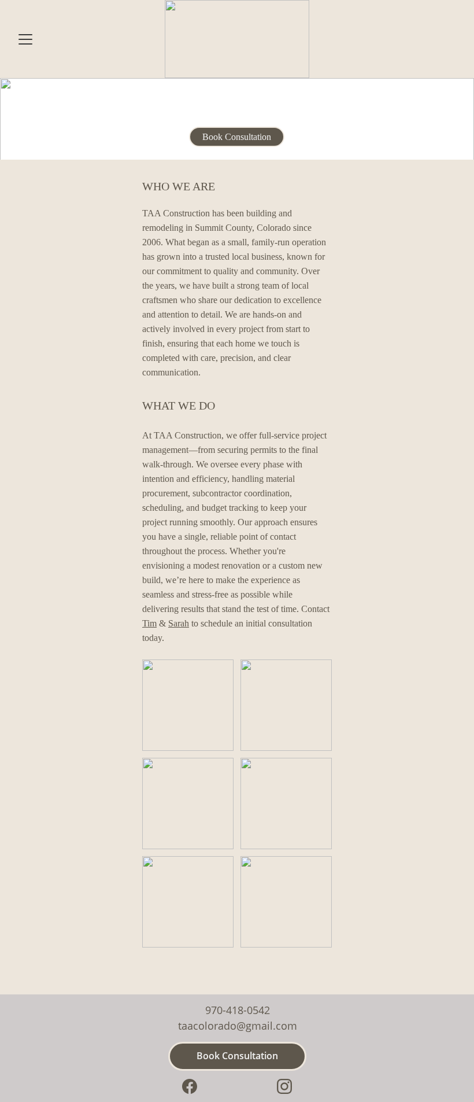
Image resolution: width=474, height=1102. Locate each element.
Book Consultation (236, 137)
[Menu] (25, 39)
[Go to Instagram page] (284, 1086)
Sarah (178, 623)
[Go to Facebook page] (189, 1086)
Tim (149, 623)
